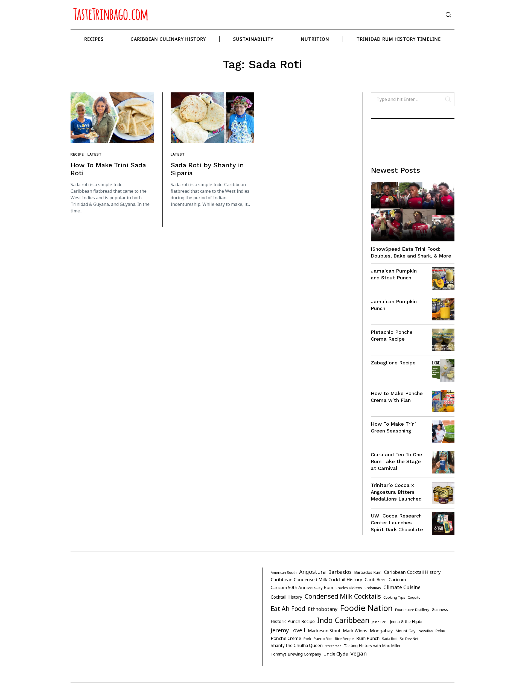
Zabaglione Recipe (393, 362)
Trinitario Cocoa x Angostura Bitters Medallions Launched (396, 492)
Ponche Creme (286, 638)
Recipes (94, 39)
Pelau (440, 630)
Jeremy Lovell (288, 630)
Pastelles (425, 630)
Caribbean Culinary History (168, 39)
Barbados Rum (367, 572)
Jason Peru (379, 622)
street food (333, 646)
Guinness (440, 609)
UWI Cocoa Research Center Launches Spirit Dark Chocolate (397, 522)
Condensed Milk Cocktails (343, 596)
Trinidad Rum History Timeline (399, 39)
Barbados (340, 571)
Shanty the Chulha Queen (297, 645)
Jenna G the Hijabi (406, 621)
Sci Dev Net (409, 638)
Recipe (77, 154)
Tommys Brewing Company (296, 654)
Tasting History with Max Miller (372, 645)
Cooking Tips (394, 597)
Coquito (414, 597)
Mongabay (381, 630)
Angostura (312, 571)
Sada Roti (389, 638)
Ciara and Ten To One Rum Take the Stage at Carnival (396, 461)
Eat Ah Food (288, 608)
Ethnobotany (322, 609)
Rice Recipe (344, 638)
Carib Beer (375, 580)
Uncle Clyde (335, 654)
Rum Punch (368, 638)
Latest (94, 154)
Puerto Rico (323, 638)
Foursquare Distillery (412, 609)
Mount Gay (405, 630)
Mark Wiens (355, 631)
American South (284, 572)
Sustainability (253, 39)
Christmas (372, 587)
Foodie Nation (366, 608)
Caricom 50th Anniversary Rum (302, 587)
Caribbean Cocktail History (412, 572)
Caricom (397, 579)
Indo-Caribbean (343, 620)
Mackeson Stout (324, 631)
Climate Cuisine (402, 587)
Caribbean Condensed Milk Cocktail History (316, 579)
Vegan (358, 653)
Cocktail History (286, 597)
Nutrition (315, 39)
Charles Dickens (349, 587)
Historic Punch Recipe (293, 621)
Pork (307, 638)
